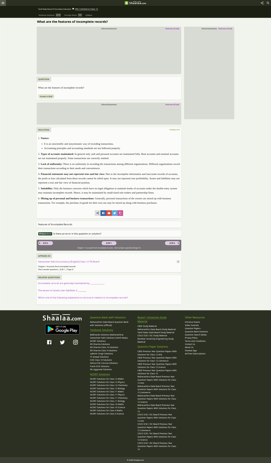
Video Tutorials (192, 325)
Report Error (46, 234)
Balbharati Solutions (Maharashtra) (106, 334)
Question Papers (193, 328)
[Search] (268, 3)
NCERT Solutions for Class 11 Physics (107, 394)
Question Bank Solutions (196, 331)
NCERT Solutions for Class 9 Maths (106, 410)
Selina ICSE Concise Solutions (104, 363)
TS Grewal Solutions (99, 356)
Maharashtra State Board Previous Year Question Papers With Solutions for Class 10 (156, 408)
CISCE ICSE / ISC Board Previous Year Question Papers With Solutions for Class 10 (156, 446)
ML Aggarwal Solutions (101, 369)
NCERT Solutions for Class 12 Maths (107, 378)
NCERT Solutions (98, 341)
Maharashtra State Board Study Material (156, 329)
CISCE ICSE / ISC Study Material (152, 335)
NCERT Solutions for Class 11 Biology (107, 401)
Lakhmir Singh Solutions (101, 353)
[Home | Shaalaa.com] (126, 3)
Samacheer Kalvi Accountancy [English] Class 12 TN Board (68, 261)
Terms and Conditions (195, 341)
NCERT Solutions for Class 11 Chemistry (108, 398)
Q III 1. (109, 243)
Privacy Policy (191, 337)
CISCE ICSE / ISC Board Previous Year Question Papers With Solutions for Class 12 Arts (156, 417)
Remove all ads (225, 28)
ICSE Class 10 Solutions (101, 360)
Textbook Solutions (101, 330)
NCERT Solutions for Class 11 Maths (107, 391)
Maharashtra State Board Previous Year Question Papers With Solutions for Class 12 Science (156, 398)
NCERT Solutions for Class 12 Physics (107, 382)
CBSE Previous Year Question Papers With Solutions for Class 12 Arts (157, 353)
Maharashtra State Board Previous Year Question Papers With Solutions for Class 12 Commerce (156, 389)
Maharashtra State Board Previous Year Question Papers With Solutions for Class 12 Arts (156, 379)
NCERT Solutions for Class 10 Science (107, 407)
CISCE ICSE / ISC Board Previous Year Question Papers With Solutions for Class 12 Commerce (156, 427)
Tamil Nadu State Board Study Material (155, 332)
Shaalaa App (191, 350)
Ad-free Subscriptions (195, 353)
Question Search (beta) (195, 334)
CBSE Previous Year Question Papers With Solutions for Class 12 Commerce (157, 359)
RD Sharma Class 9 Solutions (103, 350)
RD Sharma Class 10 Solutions (104, 347)
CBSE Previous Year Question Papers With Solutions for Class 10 (157, 372)
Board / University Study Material (152, 319)
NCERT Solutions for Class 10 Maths (107, 404)
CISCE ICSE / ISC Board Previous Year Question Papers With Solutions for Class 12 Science (156, 436)
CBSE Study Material (147, 326)
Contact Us (190, 344)
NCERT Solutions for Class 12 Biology (107, 388)
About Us (189, 347)
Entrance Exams (192, 322)
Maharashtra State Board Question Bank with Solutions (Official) (109, 323)
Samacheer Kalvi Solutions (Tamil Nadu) (109, 337)
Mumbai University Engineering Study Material (155, 340)
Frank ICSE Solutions (99, 366)
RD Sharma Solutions (100, 344)
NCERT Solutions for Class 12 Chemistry (108, 385)
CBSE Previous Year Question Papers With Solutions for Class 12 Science (157, 365)
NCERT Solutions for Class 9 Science (107, 413)
